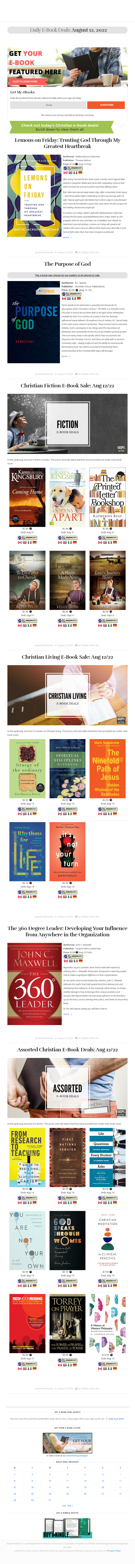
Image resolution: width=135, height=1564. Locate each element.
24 (50, 1493)
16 (32, 1487)
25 (67, 1493)
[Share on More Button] (91, 245)
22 (15, 1493)
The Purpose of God (67, 264)
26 (85, 1493)
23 (32, 1493)
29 (15, 1500)
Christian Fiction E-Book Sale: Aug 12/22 (67, 385)
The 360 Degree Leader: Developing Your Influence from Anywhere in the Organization (67, 931)
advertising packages (77, 1455)
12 (85, 1480)
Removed (48, 252)
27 (103, 1493)
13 (103, 1480)
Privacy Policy (113, 1550)
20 (103, 1487)
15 (15, 1487)
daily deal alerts (116, 1418)
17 (50, 1487)
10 (50, 1480)
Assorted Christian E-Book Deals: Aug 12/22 (67, 1049)
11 (67, 1480)
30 (32, 1500)
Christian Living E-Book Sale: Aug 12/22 (67, 657)
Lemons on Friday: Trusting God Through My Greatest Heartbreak (67, 143)
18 (67, 1487)
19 (85, 1487)
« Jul (64, 1505)
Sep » (70, 1505)
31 (50, 1500)
